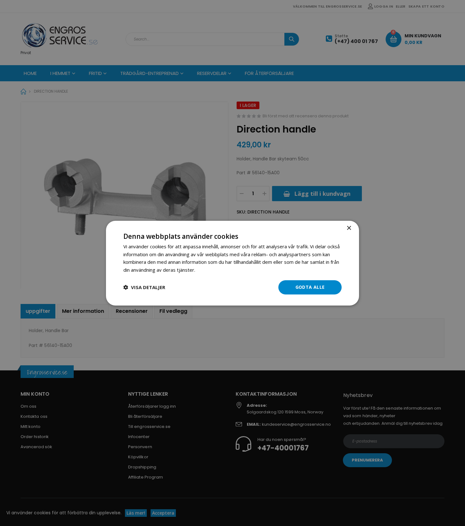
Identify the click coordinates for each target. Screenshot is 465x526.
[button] (144, 287)
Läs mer (205, 270)
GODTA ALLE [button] (310, 287)
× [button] (348, 228)
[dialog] (232, 262)
